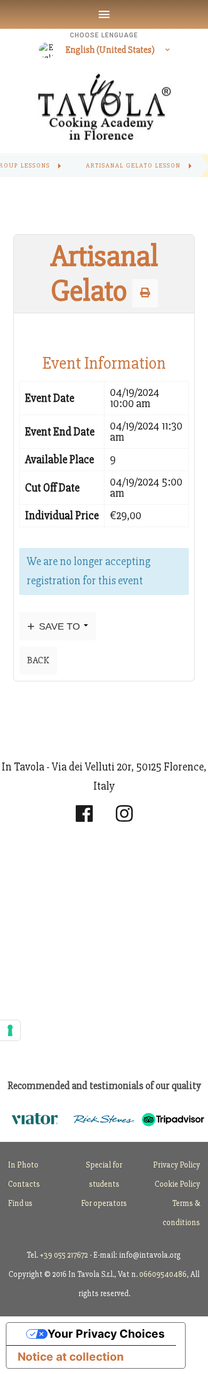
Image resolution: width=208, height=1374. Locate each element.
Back (38, 660)
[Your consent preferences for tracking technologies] (10, 1030)
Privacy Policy (176, 1165)
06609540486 (163, 1274)
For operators (104, 1203)
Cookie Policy (177, 1184)
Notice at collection (71, 1356)
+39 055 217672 (63, 1255)
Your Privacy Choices (106, 1333)
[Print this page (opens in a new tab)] (145, 293)
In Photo (23, 1165)
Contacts (24, 1184)
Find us (20, 1203)
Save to (59, 626)
